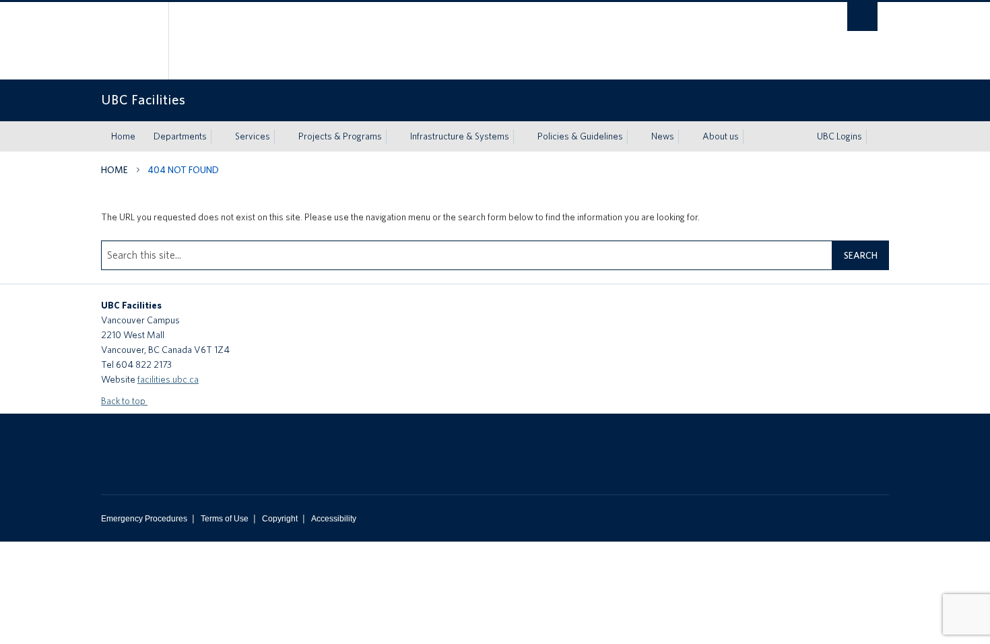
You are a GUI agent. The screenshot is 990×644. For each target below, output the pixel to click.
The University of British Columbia (129, 40)
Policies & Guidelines (580, 136)
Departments (180, 136)
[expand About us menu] (751, 136)
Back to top (124, 400)
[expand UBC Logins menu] (874, 136)
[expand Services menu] (282, 136)
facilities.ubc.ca (168, 379)
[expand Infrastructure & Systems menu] (521, 136)
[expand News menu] (686, 136)
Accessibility (333, 518)
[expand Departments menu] (219, 136)
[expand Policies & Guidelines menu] (635, 136)
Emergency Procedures (144, 518)
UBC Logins (839, 136)
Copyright (280, 518)
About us (720, 136)
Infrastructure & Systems (459, 136)
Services (252, 136)
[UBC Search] (862, 16)
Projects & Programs (340, 136)
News (662, 136)
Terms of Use (225, 518)
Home (123, 136)
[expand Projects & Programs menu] (394, 136)
